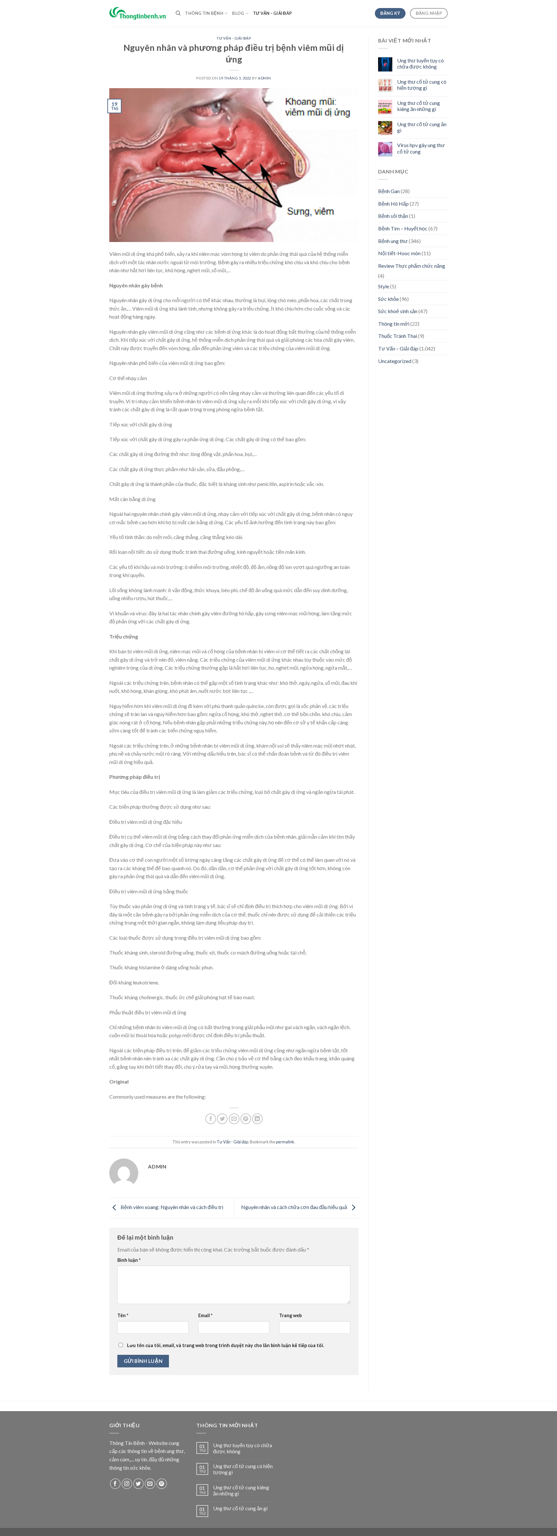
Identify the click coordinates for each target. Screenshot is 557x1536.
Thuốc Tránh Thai (397, 336)
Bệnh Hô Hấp (393, 203)
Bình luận (129, 1260)
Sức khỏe (388, 299)
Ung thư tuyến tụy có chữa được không (420, 63)
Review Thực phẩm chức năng (411, 266)
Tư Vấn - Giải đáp (233, 38)
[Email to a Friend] (234, 1118)
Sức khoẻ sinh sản (397, 311)
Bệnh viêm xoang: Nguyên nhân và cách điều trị (171, 1207)
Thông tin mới (393, 324)
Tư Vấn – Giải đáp (272, 13)
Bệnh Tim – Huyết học (402, 228)
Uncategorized (394, 361)
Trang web (290, 1315)
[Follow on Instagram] (127, 1483)
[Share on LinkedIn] (257, 1118)
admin (264, 78)
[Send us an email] (150, 1483)
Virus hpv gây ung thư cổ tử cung (421, 148)
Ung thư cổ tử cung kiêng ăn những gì (418, 106)
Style (383, 286)
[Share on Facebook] (210, 1118)
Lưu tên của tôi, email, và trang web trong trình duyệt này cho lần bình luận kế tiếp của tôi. (225, 1345)
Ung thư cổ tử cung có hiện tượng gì (421, 85)
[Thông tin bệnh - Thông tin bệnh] (137, 13)
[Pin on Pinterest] (245, 1118)
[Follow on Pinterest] (161, 1483)
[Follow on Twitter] (138, 1483)
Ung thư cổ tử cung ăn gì (421, 127)
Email (205, 1315)
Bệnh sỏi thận (393, 216)
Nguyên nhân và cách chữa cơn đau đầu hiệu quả (294, 1207)
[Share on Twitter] (222, 1118)
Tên (122, 1315)
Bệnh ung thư (393, 241)
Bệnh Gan (389, 191)
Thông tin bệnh (204, 13)
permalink (285, 1141)
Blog (238, 13)
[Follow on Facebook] (115, 1483)
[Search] (178, 13)
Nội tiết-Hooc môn (399, 253)
